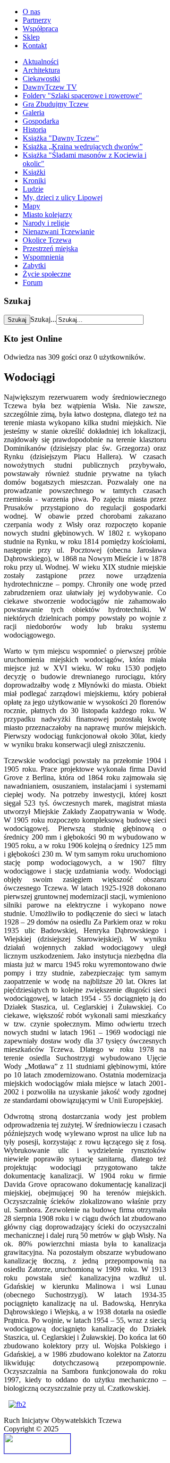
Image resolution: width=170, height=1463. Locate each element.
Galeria (33, 113)
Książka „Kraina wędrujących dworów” (83, 147)
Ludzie (33, 189)
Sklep (31, 37)
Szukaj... (43, 319)
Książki (34, 172)
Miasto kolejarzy (47, 214)
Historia (34, 130)
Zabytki (34, 265)
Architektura (41, 70)
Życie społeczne (47, 274)
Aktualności (41, 62)
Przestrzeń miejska (50, 248)
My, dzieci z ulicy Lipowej (62, 197)
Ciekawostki (41, 79)
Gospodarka (41, 121)
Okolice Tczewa (47, 240)
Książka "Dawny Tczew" (61, 138)
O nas (31, 12)
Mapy (31, 206)
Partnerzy (37, 20)
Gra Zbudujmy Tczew (56, 104)
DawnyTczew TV (50, 87)
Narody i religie (46, 223)
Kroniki (34, 181)
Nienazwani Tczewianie (58, 231)
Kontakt (35, 46)
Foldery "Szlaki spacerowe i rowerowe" (82, 96)
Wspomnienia (43, 257)
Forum (32, 282)
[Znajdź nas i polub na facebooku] (17, 1404)
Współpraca (40, 29)
